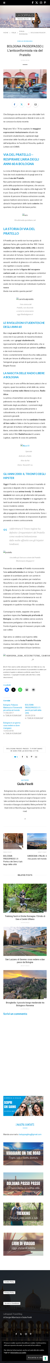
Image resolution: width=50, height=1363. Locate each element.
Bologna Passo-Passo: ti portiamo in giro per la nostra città (25, 750)
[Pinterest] (28, 104)
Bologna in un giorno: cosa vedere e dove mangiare (12, 725)
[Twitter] (21, 104)
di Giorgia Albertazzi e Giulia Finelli (17, 1317)
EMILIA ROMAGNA (23, 32)
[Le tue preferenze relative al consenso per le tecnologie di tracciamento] (45, 1358)
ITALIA (13, 33)
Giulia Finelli (25, 784)
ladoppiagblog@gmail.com (30, 1134)
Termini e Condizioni (11, 1303)
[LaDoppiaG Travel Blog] (25, 16)
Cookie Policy (9, 1282)
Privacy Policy (9, 1293)
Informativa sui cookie (18, 1352)
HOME (5, 33)
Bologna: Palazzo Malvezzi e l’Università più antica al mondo (12, 707)
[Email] (35, 104)
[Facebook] (14, 104)
